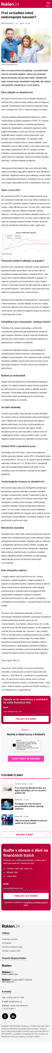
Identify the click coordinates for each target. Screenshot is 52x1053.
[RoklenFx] (10, 973)
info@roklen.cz (15, 1001)
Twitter (5, 1016)
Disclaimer (6, 943)
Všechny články (24, 834)
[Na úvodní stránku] (10, 4)
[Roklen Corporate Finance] (17, 981)
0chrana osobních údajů (12, 947)
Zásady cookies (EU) (11, 951)
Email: (5, 707)
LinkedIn (13, 1016)
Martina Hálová (7, 23)
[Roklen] (6, 966)
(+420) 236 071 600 (15, 997)
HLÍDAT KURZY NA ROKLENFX (26, 759)
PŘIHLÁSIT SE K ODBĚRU (26, 719)
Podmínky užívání (9, 939)
